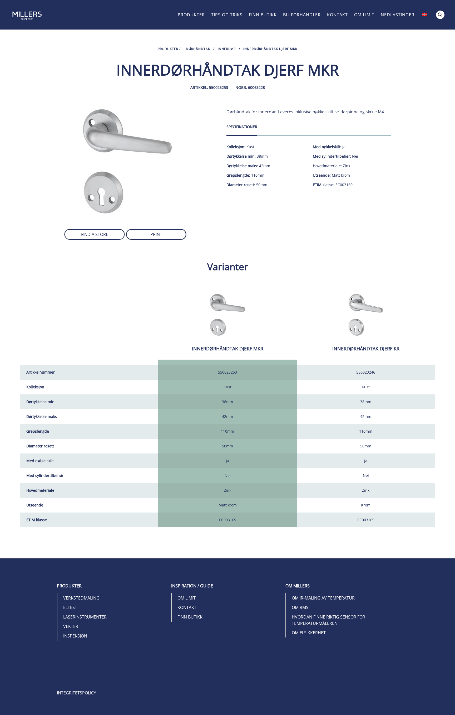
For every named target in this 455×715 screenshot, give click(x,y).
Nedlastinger (397, 15)
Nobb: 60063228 (250, 87)
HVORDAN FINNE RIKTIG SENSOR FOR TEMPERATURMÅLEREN (328, 620)
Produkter (191, 15)
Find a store (94, 234)
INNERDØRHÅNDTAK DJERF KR (365, 348)
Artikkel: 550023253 (209, 87)
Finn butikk (263, 15)
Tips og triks (227, 15)
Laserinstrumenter (85, 617)
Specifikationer (241, 126)
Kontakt (337, 15)
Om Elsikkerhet (309, 633)
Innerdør (227, 49)
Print (156, 234)
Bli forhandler (302, 15)
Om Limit (364, 15)
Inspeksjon (75, 636)
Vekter (70, 626)
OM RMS (300, 607)
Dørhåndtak (198, 49)
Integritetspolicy (76, 693)
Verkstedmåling (81, 598)
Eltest (70, 607)
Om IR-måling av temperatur (323, 598)
